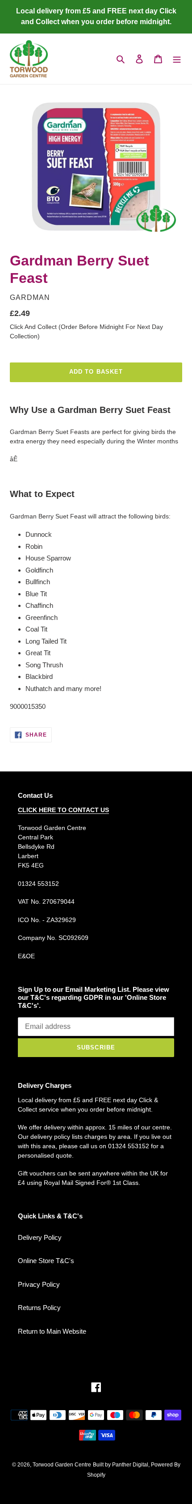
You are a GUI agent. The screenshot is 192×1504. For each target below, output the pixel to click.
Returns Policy (39, 1307)
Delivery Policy (40, 1237)
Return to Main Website (52, 1331)
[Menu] (176, 58)
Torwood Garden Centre (62, 1465)
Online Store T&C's (46, 1260)
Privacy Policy (39, 1284)
